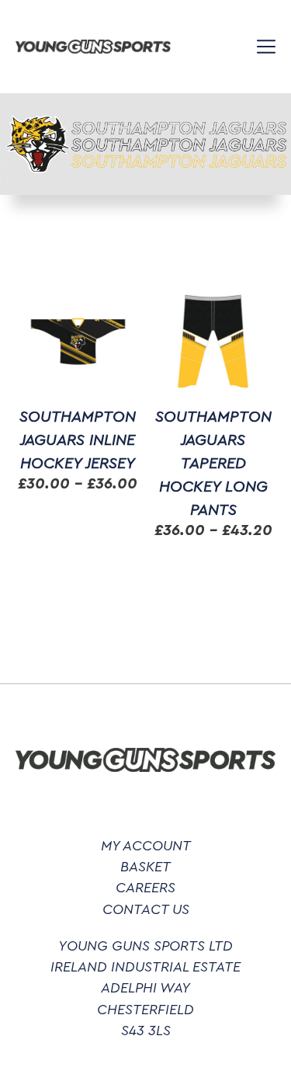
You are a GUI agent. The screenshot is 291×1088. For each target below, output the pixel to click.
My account (146, 846)
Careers (145, 888)
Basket (145, 867)
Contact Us (145, 909)
